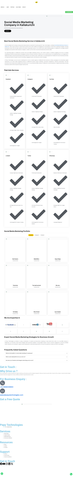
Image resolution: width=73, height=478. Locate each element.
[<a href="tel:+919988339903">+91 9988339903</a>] (2, 382)
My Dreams (15, 259)
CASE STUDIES (18, 7)
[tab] (31, 235)
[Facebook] (1, 464)
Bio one (58, 285)
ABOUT (8, 7)
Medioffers (36, 259)
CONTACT (24, 7)
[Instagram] (6, 464)
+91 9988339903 (6, 387)
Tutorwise (15, 285)
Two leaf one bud (36, 285)
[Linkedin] (9, 464)
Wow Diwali (36, 311)
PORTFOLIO (12, 7)
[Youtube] (4, 464)
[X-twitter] (12, 464)
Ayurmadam (58, 311)
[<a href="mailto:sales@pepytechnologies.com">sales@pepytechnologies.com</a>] (2, 390)
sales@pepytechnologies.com (11, 395)
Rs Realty (15, 311)
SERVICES (2, 7)
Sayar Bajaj (58, 259)
